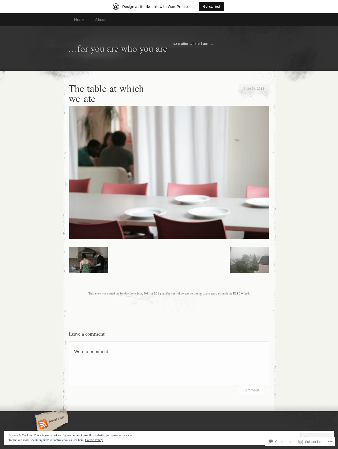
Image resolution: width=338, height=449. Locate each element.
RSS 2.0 (238, 293)
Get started (211, 6)
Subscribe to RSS (51, 424)
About (100, 19)
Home (79, 19)
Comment (251, 390)
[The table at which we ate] (169, 237)
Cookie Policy (94, 440)
